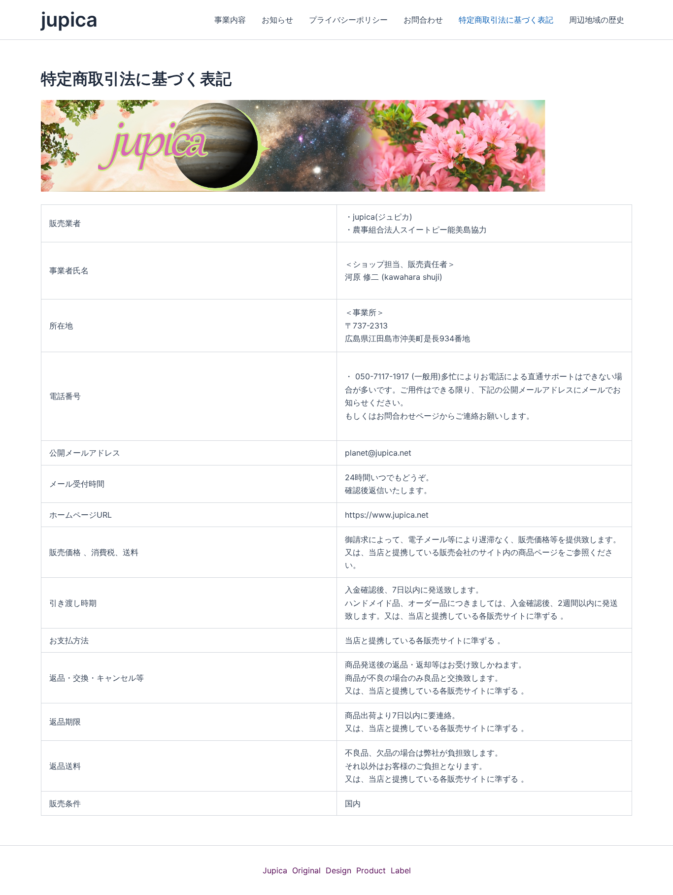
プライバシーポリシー (348, 20)
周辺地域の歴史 (596, 20)
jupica (69, 19)
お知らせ (277, 20)
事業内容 (230, 20)
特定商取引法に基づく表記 (506, 20)
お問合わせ (423, 20)
